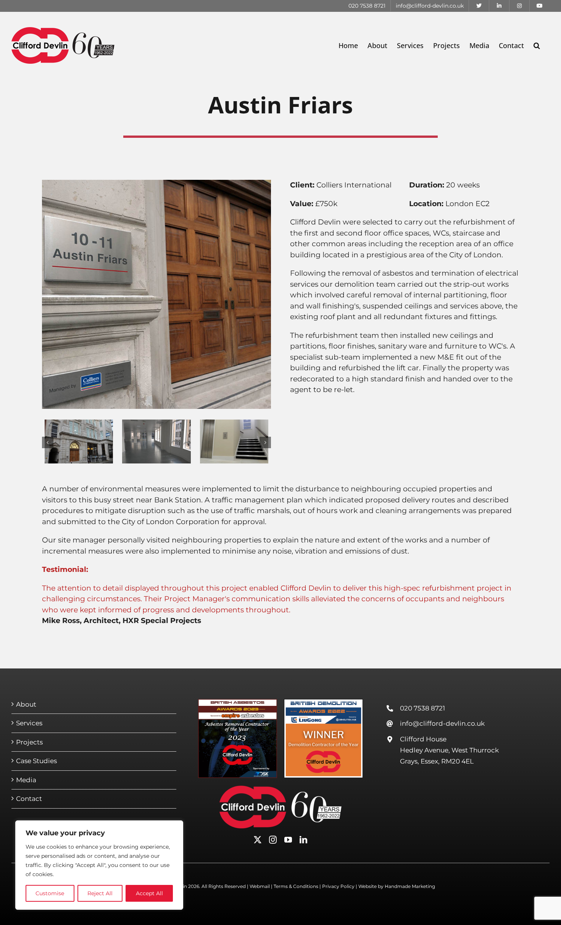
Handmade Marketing (410, 886)
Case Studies (36, 761)
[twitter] (257, 840)
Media (26, 780)
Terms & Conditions (296, 886)
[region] (99, 865)
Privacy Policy (338, 886)
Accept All (149, 893)
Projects (29, 742)
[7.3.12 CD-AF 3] (79, 424)
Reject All (100, 893)
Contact (29, 798)
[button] (537, 45)
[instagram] (273, 840)
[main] (156, 183)
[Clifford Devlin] (280, 789)
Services (29, 723)
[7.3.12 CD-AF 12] (234, 424)
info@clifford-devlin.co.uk (442, 723)
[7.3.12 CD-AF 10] (156, 424)
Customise (49, 893)
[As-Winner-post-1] (237, 702)
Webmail (260, 886)
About (26, 704)
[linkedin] (303, 840)
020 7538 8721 (422, 708)
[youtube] (288, 840)
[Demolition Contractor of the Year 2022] (323, 702)
